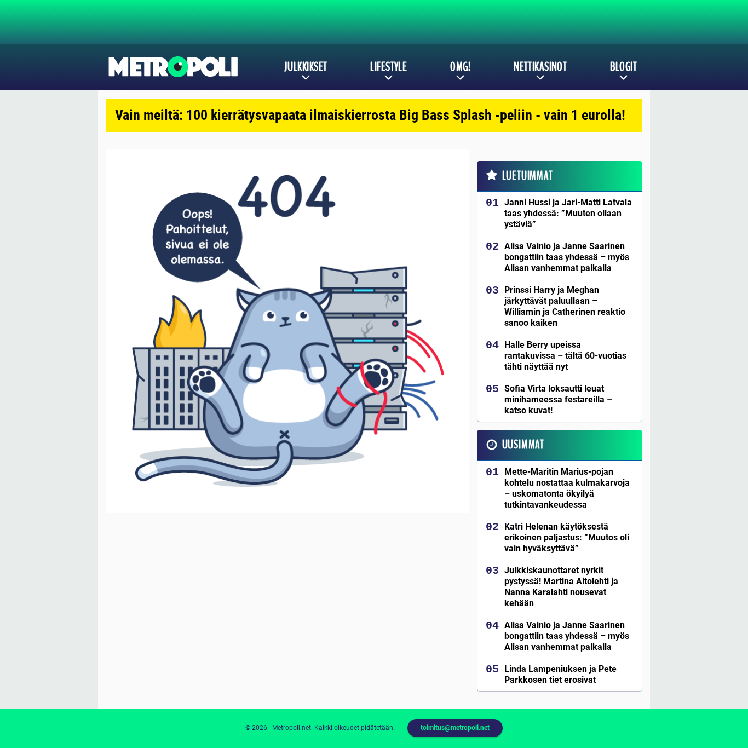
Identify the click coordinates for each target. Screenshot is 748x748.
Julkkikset (305, 67)
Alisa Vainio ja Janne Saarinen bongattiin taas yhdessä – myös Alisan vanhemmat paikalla (566, 257)
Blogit (623, 67)
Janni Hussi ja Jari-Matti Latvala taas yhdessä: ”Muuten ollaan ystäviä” (568, 213)
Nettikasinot (540, 67)
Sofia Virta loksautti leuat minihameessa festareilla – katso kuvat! (558, 399)
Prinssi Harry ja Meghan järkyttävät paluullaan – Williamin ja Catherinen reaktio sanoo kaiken (564, 306)
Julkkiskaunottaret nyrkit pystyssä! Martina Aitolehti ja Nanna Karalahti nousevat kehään (561, 586)
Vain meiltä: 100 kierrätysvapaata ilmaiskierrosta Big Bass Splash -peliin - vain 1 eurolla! (370, 115)
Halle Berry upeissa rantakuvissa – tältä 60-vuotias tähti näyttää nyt (565, 356)
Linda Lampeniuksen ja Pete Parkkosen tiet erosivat (560, 674)
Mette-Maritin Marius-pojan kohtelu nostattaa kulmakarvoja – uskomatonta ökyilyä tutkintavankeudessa (567, 488)
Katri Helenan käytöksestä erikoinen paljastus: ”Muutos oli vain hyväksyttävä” (566, 537)
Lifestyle (388, 67)
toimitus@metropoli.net (455, 728)
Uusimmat (523, 444)
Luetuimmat (527, 176)
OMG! (460, 67)
